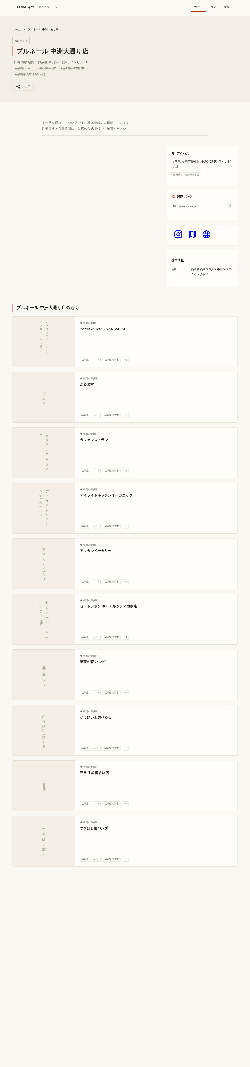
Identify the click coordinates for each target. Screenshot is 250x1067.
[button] (202, 206)
